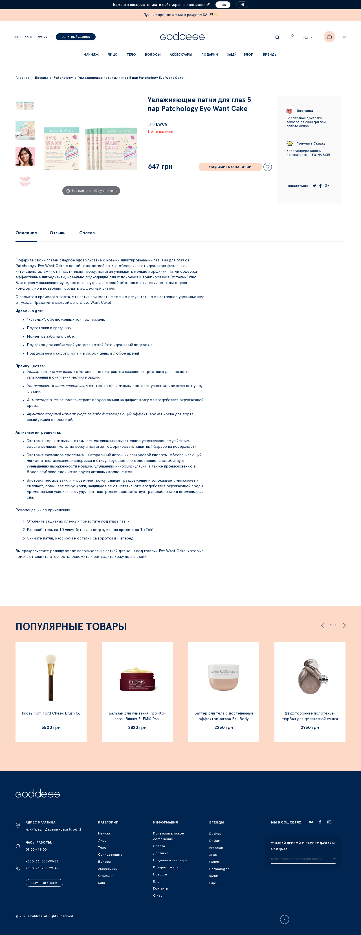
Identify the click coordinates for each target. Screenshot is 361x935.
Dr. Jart (215, 840)
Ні (242, 5)
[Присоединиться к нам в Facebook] (320, 822)
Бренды (270, 54)
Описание (26, 233)
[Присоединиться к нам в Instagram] (329, 822)
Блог (157, 881)
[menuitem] (248, 54)
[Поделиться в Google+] (327, 185)
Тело (102, 847)
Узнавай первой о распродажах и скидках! (303, 846)
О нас (157, 895)
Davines (215, 833)
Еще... (214, 883)
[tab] (26, 233)
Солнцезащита (110, 854)
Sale (101, 882)
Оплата (159, 846)
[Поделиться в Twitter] (314, 185)
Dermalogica (219, 869)
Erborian (216, 847)
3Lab (213, 855)
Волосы (104, 861)
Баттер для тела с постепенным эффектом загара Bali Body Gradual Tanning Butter (223, 719)
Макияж (104, 833)
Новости (160, 874)
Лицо (102, 840)
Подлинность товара (170, 860)
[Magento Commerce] (182, 37)
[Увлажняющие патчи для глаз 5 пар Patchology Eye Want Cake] (25, 105)
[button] (308, 37)
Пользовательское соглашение (168, 836)
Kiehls (214, 876)
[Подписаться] (334, 859)
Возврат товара (166, 867)
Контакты (160, 888)
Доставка (160, 853)
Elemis (214, 862)
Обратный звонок (44, 883)
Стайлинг (105, 875)
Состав (87, 233)
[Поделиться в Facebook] (320, 186)
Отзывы (58, 233)
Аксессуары (108, 868)
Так (223, 5)
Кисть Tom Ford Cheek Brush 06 (51, 713)
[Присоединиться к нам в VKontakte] (311, 822)
